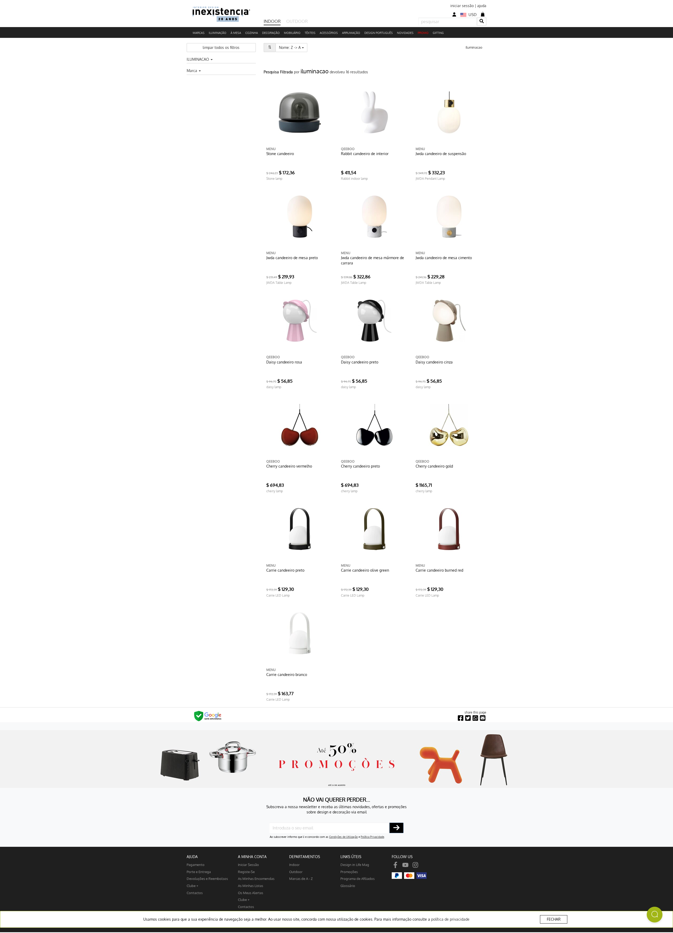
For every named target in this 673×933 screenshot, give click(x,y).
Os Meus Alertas (250, 892)
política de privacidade (450, 919)
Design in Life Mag (354, 864)
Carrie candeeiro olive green (365, 570)
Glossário (347, 885)
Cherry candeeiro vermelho (289, 466)
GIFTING (438, 33)
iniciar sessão (462, 5)
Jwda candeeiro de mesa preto (292, 257)
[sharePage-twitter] (468, 718)
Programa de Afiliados (357, 878)
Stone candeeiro (280, 153)
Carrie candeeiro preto (285, 570)
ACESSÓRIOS (329, 33)
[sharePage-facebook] (460, 718)
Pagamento (196, 864)
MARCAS (199, 33)
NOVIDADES (405, 33)
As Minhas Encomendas (256, 878)
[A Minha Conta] (454, 14)
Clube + (192, 885)
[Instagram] (415, 864)
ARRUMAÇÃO (351, 33)
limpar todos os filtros (221, 47)
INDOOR (272, 21)
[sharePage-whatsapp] (475, 718)
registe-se (246, 871)
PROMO (423, 33)
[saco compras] (482, 14)
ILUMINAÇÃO (217, 33)
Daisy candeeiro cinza (434, 362)
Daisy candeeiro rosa (284, 362)
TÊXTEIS (310, 33)
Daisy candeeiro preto (359, 362)
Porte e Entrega (199, 871)
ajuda (481, 5)
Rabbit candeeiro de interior (365, 153)
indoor (294, 864)
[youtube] (405, 864)
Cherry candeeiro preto (360, 466)
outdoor (296, 871)
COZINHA (251, 33)
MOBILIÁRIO (292, 33)
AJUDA (192, 856)
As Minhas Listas (250, 885)
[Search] (481, 21)
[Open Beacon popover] (654, 914)
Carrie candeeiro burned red (439, 570)
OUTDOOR (297, 21)
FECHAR (553, 919)
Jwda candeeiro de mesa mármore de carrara (372, 260)
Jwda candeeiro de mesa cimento (444, 257)
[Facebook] (395, 864)
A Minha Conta (252, 856)
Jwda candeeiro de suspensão (441, 153)
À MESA (236, 33)
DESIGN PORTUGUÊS (378, 33)
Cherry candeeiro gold (434, 466)
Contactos (195, 892)
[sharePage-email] (482, 718)
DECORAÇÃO (271, 33)
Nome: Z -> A (293, 47)
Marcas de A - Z (301, 878)
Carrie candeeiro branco (286, 674)
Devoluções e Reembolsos (207, 878)
